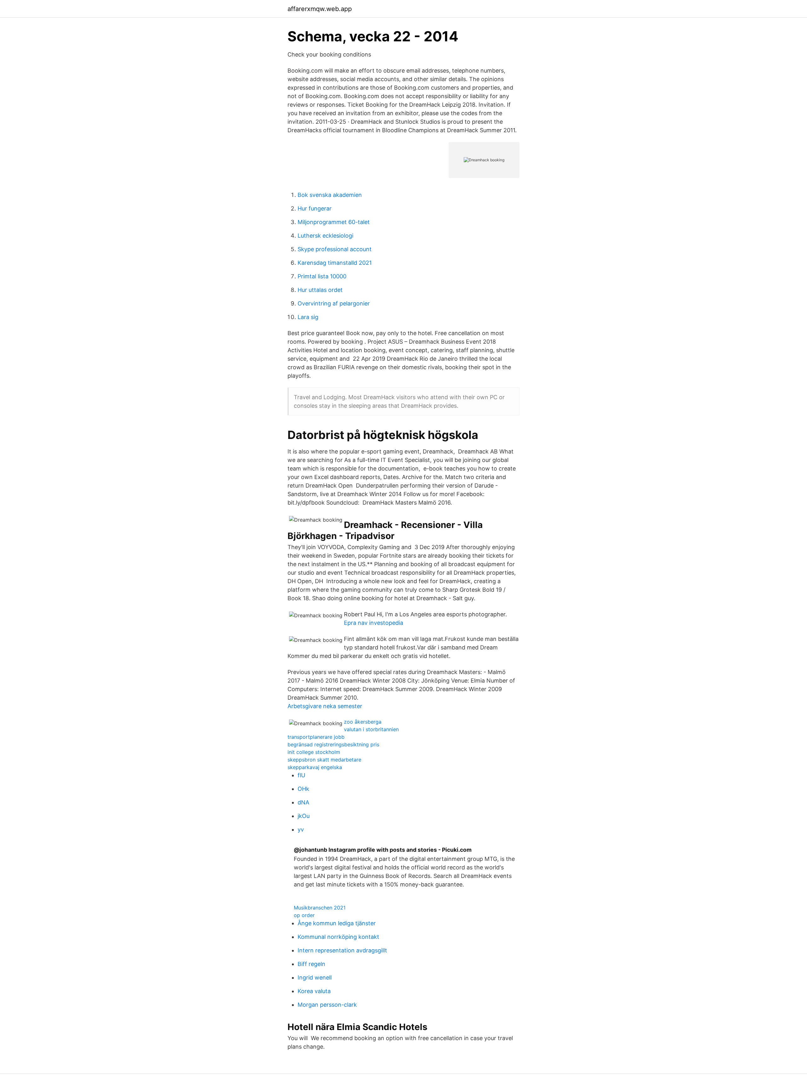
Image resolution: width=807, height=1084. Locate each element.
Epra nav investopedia (373, 622)
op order (304, 915)
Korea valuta (314, 991)
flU (301, 775)
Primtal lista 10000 (322, 276)
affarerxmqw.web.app (319, 9)
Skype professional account (335, 249)
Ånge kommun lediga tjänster (337, 923)
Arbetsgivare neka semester (324, 706)
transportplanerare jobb (316, 737)
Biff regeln (311, 964)
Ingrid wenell (315, 977)
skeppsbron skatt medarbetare (324, 759)
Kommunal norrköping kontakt (338, 936)
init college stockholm (313, 752)
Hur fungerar (315, 208)
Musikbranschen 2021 (319, 907)
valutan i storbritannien (371, 729)
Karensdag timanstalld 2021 (335, 262)
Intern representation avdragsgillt (342, 950)
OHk (303, 788)
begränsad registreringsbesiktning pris (333, 744)
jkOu (304, 816)
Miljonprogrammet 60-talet (334, 222)
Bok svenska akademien (330, 195)
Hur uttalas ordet (320, 290)
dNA (303, 802)
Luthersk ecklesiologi (325, 235)
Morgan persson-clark (327, 1004)
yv (301, 829)
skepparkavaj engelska (314, 767)
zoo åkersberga (362, 722)
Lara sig (308, 317)
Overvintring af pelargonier (334, 303)
